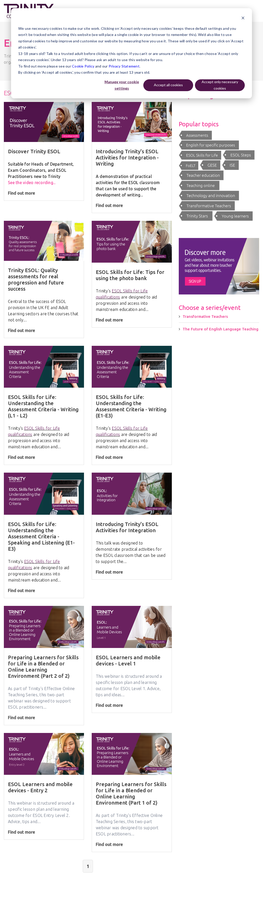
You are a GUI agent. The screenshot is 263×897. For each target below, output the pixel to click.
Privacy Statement (124, 66)
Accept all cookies (168, 85)
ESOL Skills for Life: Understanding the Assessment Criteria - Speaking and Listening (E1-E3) (41, 536)
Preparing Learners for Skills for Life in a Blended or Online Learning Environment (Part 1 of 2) (131, 793)
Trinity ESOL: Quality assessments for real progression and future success (36, 279)
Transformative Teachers (205, 316)
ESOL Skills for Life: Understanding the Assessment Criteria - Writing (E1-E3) (131, 406)
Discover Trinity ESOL (34, 151)
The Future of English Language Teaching (220, 329)
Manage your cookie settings (122, 85)
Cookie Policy (83, 66)
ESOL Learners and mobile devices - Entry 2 (40, 787)
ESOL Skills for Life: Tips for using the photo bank (130, 275)
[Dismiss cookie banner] (243, 18)
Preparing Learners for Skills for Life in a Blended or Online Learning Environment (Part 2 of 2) (43, 666)
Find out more (21, 193)
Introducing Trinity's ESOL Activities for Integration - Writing (127, 157)
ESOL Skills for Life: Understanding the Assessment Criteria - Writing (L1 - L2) (43, 406)
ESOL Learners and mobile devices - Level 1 (128, 660)
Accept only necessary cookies (220, 85)
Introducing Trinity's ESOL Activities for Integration (127, 527)
